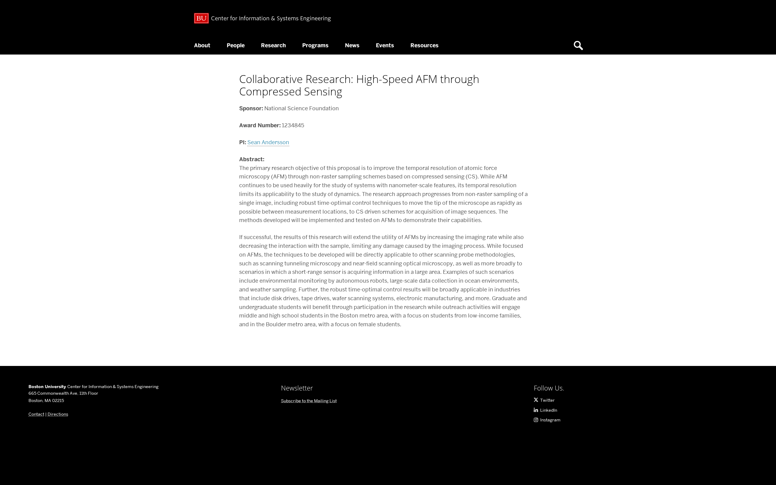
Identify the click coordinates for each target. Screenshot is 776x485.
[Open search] (580, 45)
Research (273, 45)
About (202, 45)
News (352, 45)
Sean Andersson (268, 142)
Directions (58, 414)
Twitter (547, 400)
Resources (424, 45)
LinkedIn (548, 410)
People (236, 45)
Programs (315, 45)
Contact (36, 414)
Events (385, 45)
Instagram (550, 420)
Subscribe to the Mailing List (309, 401)
